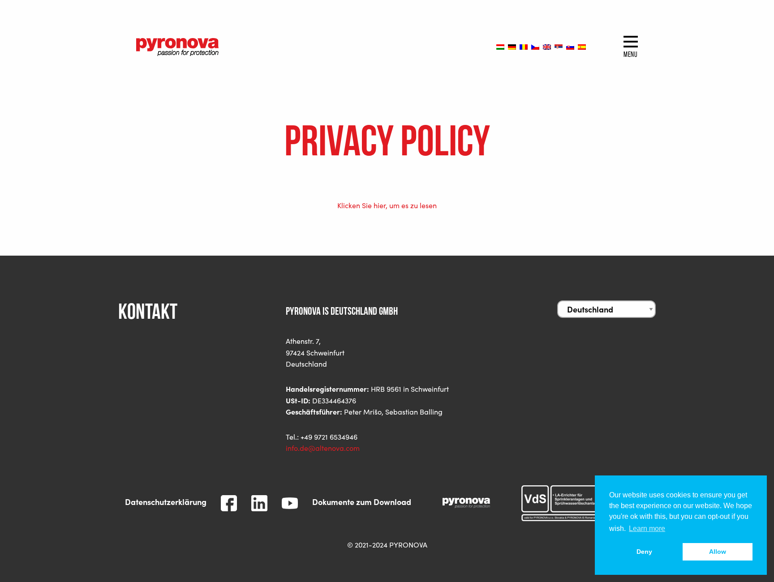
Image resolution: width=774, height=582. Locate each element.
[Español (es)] (582, 47)
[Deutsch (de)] (512, 47)
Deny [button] (644, 551)
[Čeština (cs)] (535, 47)
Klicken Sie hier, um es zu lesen (387, 205)
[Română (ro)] (524, 47)
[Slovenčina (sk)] (570, 47)
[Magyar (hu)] (500, 47)
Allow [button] (717, 551)
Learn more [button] (647, 528)
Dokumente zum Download (361, 501)
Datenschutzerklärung (165, 501)
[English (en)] (547, 47)
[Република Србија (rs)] (559, 47)
